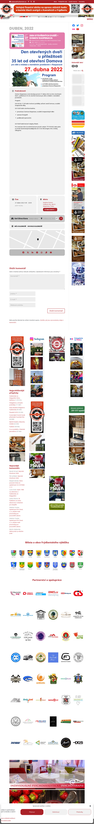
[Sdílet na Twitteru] (28, 252)
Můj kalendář (20, 226)
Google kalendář (35, 226)
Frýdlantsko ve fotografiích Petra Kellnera (14, 398)
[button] (90, 806)
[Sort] (76, 66)
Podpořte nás (62, 1)
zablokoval (78, 409)
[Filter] (73, 66)
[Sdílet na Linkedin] (32, 252)
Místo (45, 199)
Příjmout (32, 812)
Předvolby (79, 812)
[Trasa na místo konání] (61, 218)
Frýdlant (11, 426)
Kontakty (82, 1)
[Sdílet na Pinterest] (37, 252)
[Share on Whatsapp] (41, 252)
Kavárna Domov (48, 202)
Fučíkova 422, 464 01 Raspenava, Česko (49, 205)
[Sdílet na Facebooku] (23, 252)
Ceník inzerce (73, 1)
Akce (55, 1)
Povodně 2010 (13, 412)
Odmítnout (55, 812)
